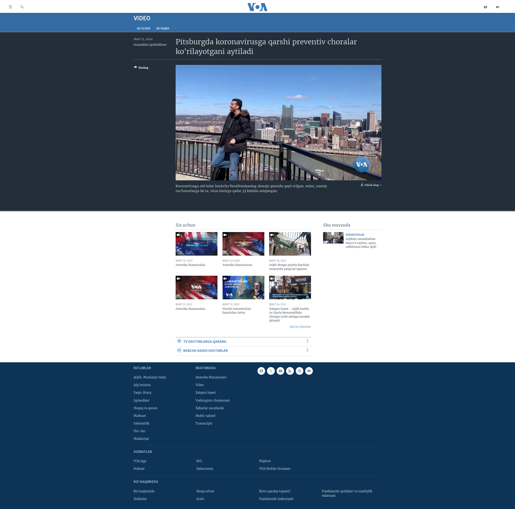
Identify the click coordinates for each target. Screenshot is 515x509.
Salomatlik (141, 423)
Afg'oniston (142, 385)
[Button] (141, 68)
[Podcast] (299, 371)
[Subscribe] (309, 371)
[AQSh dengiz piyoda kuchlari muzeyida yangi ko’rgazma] (290, 244)
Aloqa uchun (205, 491)
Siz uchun (143, 28)
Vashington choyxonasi (213, 400)
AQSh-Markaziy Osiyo (150, 377)
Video (200, 385)
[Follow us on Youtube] (280, 371)
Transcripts (204, 423)
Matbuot (140, 415)
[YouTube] (485, 7)
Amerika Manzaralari (211, 377)
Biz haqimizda (144, 491)
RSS (199, 461)
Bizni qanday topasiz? (275, 491)
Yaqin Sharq (142, 392)
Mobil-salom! (206, 415)
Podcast (139, 469)
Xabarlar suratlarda (210, 408)
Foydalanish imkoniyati (276, 499)
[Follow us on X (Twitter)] (271, 371)
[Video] (498, 7)
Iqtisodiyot (141, 400)
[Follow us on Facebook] (261, 371)
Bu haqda (163, 28)
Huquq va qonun (146, 408)
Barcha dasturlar (300, 326)
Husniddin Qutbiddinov (150, 44)
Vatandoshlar (355, 235)
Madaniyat (141, 438)
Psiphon (265, 461)
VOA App (140, 461)
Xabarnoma (204, 469)
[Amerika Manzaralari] (196, 244)
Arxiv (200, 499)
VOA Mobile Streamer (275, 469)
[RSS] (290, 371)
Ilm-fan (139, 431)
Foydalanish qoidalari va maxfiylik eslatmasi (347, 493)
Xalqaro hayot (206, 392)
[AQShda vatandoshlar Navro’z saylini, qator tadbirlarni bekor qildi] (333, 238)
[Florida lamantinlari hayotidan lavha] (243, 287)
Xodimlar (140, 499)
